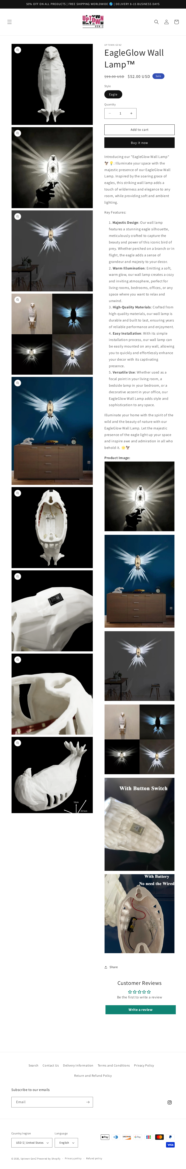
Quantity (110, 104)
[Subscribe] (88, 1102)
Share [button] (114, 967)
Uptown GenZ (29, 1158)
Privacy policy (73, 1158)
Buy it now (139, 142)
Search (34, 1065)
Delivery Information (78, 1065)
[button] (10, 22)
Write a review (140, 1009)
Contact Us (51, 1065)
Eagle (113, 94)
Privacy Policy (144, 1065)
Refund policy (94, 1158)
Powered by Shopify (49, 1158)
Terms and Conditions (114, 1065)
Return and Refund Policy (93, 1076)
